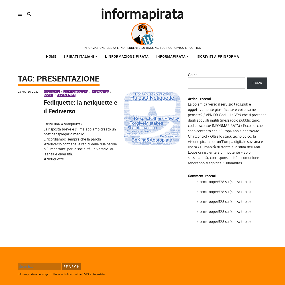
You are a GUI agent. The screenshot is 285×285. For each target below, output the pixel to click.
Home (51, 56)
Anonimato (52, 91)
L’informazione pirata (127, 56)
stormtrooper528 (210, 181)
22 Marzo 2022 (28, 91)
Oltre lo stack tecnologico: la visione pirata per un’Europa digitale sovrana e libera (225, 141)
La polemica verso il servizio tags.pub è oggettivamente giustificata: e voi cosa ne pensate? (222, 109)
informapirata (142, 14)
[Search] (29, 14)
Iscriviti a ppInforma (218, 56)
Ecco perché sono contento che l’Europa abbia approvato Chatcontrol (225, 130)
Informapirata (171, 56)
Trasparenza (66, 95)
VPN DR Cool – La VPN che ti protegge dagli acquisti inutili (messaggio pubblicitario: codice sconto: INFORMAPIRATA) (227, 120)
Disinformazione (75, 91)
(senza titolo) (240, 181)
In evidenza (100, 91)
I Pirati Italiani (79, 56)
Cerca (192, 75)
